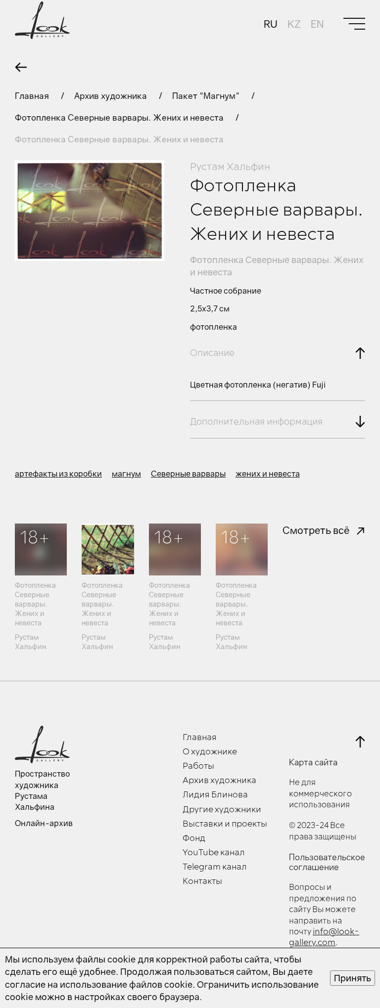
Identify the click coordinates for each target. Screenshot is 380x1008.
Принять (352, 977)
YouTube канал (214, 853)
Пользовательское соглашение (327, 862)
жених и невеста (268, 474)
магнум (126, 474)
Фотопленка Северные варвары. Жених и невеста (120, 117)
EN (317, 24)
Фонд (194, 838)
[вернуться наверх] (360, 741)
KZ (294, 24)
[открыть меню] (354, 24)
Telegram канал (215, 867)
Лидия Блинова (215, 795)
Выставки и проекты (225, 824)
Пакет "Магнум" (206, 95)
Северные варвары (188, 474)
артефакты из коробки (58, 474)
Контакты (202, 881)
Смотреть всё (316, 530)
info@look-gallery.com (324, 937)
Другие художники (222, 810)
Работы (198, 766)
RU (271, 24)
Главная (33, 95)
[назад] (21, 67)
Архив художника (111, 95)
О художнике (210, 752)
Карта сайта (313, 762)
